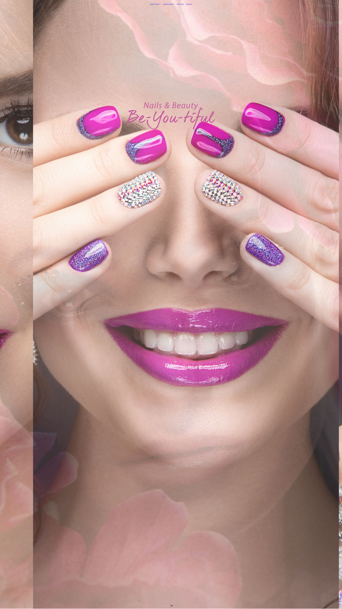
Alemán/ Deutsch (155, 4)
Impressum (189, 4)
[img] (171, 304)
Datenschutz (180, 4)
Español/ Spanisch (168, 4)
